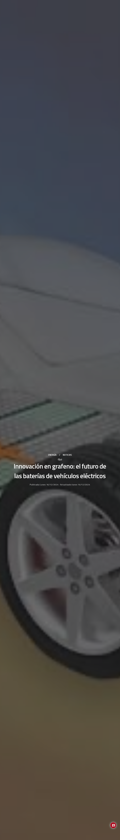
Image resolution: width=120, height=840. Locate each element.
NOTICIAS (67, 455)
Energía (52, 455)
